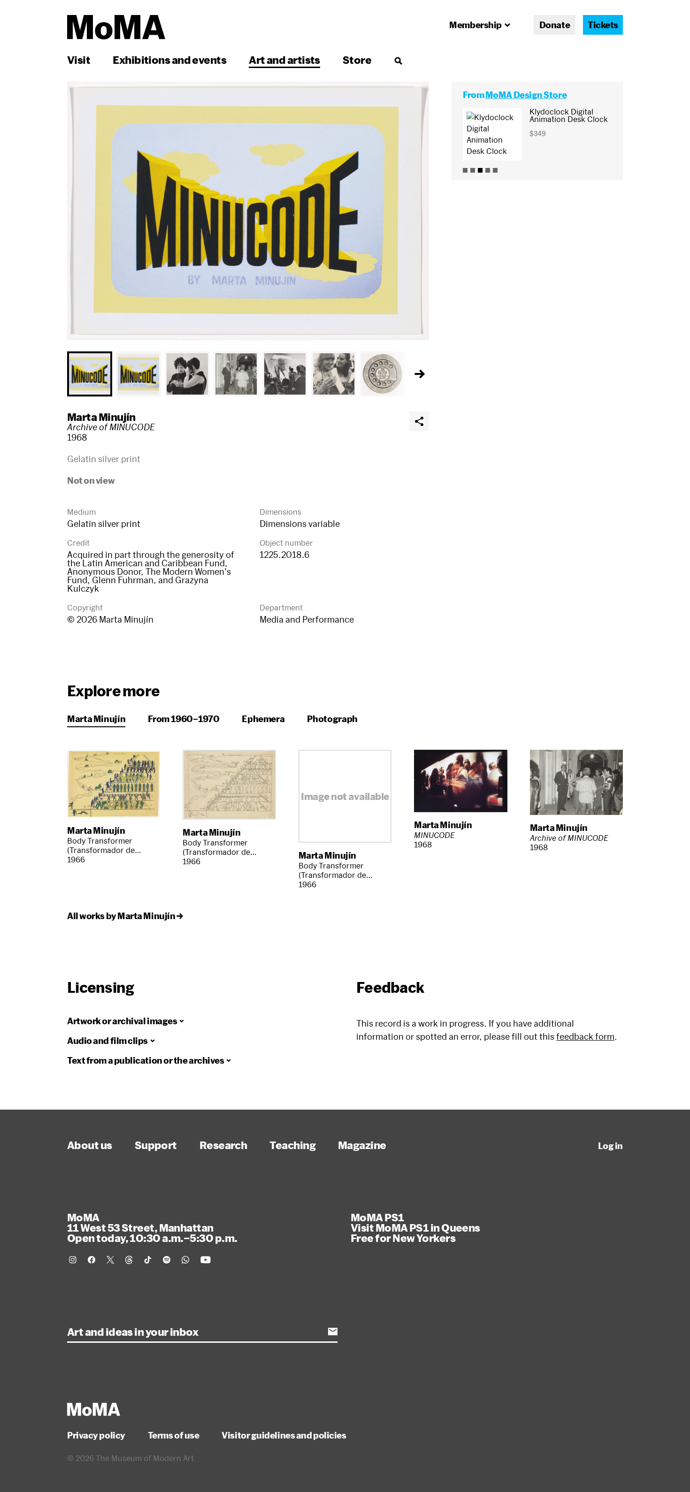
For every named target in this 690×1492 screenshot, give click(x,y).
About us (89, 1145)
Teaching (292, 1145)
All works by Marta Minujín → (125, 916)
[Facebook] (91, 1259)
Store (357, 59)
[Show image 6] (333, 373)
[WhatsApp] (185, 1259)
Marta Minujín (101, 417)
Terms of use (173, 1435)
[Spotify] (166, 1259)
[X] (110, 1259)
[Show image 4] (236, 373)
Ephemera (263, 719)
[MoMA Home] (116, 27)
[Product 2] (472, 170)
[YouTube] (206, 1259)
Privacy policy (96, 1435)
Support (156, 1145)
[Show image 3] (187, 373)
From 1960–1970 (183, 719)
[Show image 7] (382, 373)
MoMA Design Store (526, 95)
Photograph (332, 719)
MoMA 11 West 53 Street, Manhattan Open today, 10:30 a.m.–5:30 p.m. (152, 1227)
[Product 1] (465, 170)
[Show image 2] (138, 373)
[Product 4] (487, 170)
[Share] (419, 421)
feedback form (585, 1036)
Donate (554, 25)
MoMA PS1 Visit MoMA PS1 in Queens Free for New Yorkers (415, 1227)
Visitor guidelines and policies (284, 1435)
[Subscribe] (332, 1331)
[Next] (419, 373)
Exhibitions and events (169, 59)
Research (223, 1145)
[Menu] (398, 60)
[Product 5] (495, 170)
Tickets (603, 25)
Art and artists (284, 59)
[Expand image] (248, 211)
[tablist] (248, 373)
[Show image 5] (284, 373)
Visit (78, 59)
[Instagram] (72, 1259)
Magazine (362, 1145)
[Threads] (129, 1259)
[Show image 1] (89, 373)
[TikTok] (147, 1259)
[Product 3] (480, 170)
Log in (610, 1146)
